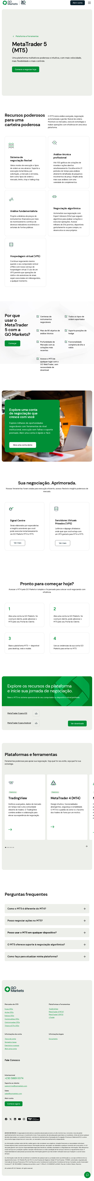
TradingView (53, 1009)
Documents (53, 1039)
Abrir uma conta (11, 1049)
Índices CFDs (9, 1016)
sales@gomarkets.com (13, 1094)
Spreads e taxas (11, 1042)
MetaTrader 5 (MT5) (56, 1015)
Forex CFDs (9, 1009)
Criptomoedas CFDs (12, 1022)
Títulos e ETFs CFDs (12, 1026)
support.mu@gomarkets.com (16, 1086)
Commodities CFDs (12, 1019)
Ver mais (17, 543)
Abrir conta (77, 3)
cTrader (52, 1017)
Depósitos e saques (12, 1045)
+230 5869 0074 (14, 1078)
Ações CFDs (9, 1012)
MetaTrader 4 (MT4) (56, 1012)
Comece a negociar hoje (25, 69)
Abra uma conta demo (22, 445)
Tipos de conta (10, 1039)
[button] (89, 3)
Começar (12, 343)
